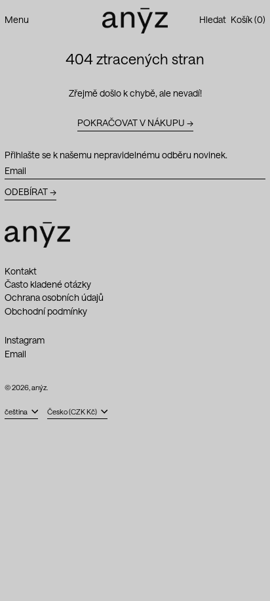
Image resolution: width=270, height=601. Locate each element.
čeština (17, 411)
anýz (39, 387)
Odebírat (26, 191)
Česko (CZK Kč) (72, 411)
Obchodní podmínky (46, 311)
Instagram (25, 340)
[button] (212, 20)
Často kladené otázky (48, 284)
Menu (17, 19)
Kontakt (21, 271)
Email (15, 354)
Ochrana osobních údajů (54, 297)
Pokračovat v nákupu (131, 123)
